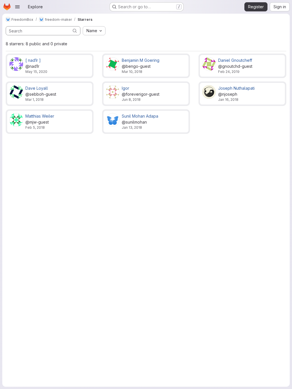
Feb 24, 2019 (229, 71)
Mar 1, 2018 (34, 99)
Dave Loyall (36, 88)
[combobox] (94, 30)
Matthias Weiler (39, 116)
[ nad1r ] (33, 60)
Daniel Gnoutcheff (235, 60)
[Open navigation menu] (17, 6)
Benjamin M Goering (140, 60)
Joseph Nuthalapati (236, 88)
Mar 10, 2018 (132, 71)
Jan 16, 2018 (228, 99)
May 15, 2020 (36, 71)
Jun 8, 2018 (131, 99)
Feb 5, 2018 (35, 127)
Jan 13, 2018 (132, 127)
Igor (125, 88)
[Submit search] (74, 30)
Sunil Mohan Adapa (140, 116)
